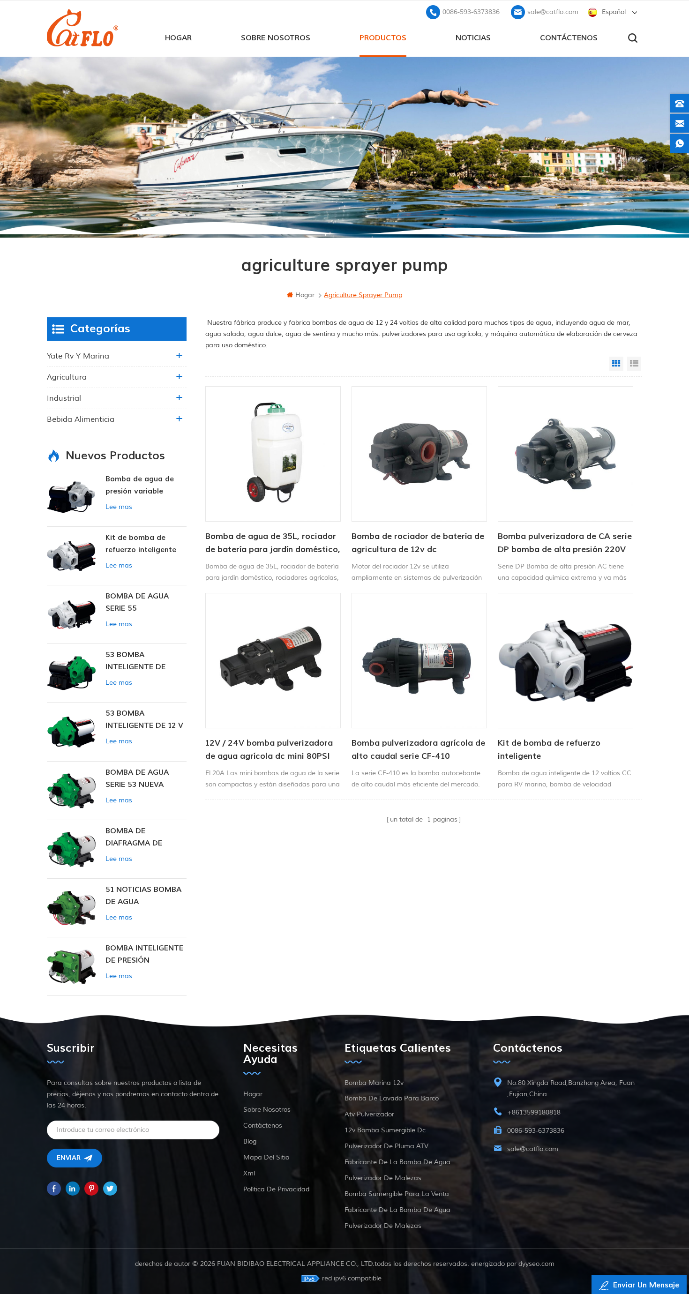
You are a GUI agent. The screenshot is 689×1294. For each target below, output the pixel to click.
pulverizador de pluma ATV (386, 1146)
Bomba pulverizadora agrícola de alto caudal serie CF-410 (418, 750)
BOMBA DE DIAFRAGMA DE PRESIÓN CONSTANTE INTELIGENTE (145, 837)
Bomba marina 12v (374, 1083)
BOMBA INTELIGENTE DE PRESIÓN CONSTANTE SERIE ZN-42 (144, 954)
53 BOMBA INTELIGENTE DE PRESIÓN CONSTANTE (145, 661)
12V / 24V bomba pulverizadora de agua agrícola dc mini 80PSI (269, 750)
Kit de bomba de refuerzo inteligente (549, 750)
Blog (249, 1141)
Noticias (473, 38)
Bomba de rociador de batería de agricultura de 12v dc (418, 543)
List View (634, 364)
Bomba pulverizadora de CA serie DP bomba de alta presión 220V (565, 543)
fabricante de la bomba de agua (397, 1162)
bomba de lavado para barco (391, 1098)
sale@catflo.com (552, 12)
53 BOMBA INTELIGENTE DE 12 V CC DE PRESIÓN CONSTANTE (144, 720)
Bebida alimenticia (80, 419)
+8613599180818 (534, 1112)
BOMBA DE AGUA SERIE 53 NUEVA (137, 778)
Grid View (616, 364)
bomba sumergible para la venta (396, 1194)
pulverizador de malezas (382, 1178)
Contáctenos (569, 38)
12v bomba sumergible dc (385, 1130)
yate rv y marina (78, 356)
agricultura (67, 377)
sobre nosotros (275, 38)
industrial (64, 398)
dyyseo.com (536, 1264)
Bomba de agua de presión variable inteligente (139, 485)
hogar (178, 38)
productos (382, 38)
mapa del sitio (266, 1157)
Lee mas (118, 507)
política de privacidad (276, 1189)
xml (249, 1173)
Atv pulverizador (369, 1114)
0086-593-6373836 (471, 12)
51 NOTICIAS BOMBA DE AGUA (143, 895)
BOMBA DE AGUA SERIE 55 (137, 602)
